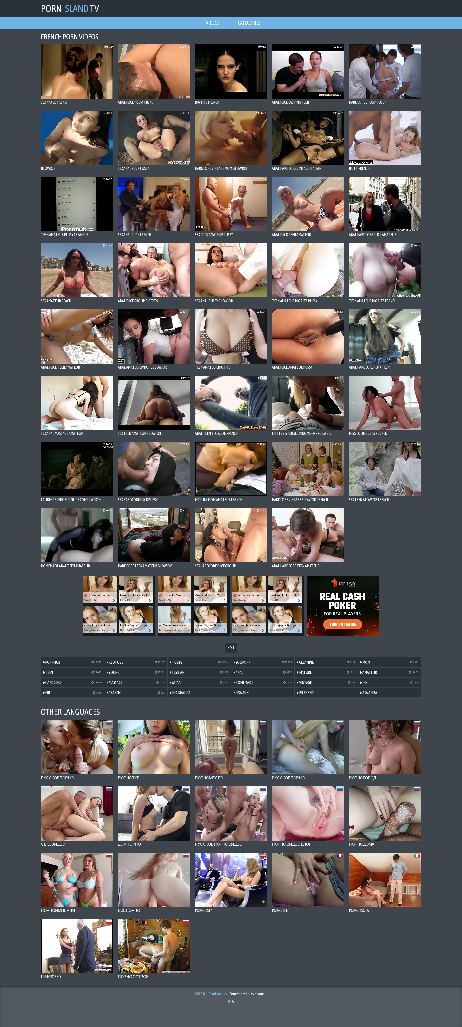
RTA (231, 1001)
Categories (249, 23)
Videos (213, 23)
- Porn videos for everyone (236, 994)
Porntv (70, 8)
